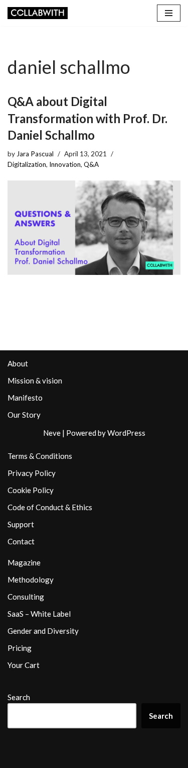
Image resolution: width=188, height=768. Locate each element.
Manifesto (25, 397)
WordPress (126, 432)
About (18, 363)
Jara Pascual (35, 154)
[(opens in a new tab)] (94, 227)
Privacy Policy (32, 472)
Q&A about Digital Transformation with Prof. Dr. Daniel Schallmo (87, 118)
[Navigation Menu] (168, 13)
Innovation (65, 164)
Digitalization (27, 164)
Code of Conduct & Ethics (50, 507)
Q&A (91, 164)
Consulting (26, 596)
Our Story (24, 414)
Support (21, 524)
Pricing (20, 647)
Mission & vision (35, 380)
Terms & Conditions (40, 455)
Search (19, 697)
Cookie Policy (31, 490)
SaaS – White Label (39, 613)
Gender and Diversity (43, 630)
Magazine (24, 562)
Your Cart (24, 664)
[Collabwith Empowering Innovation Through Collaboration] (38, 13)
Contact (21, 541)
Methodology (31, 579)
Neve (52, 432)
